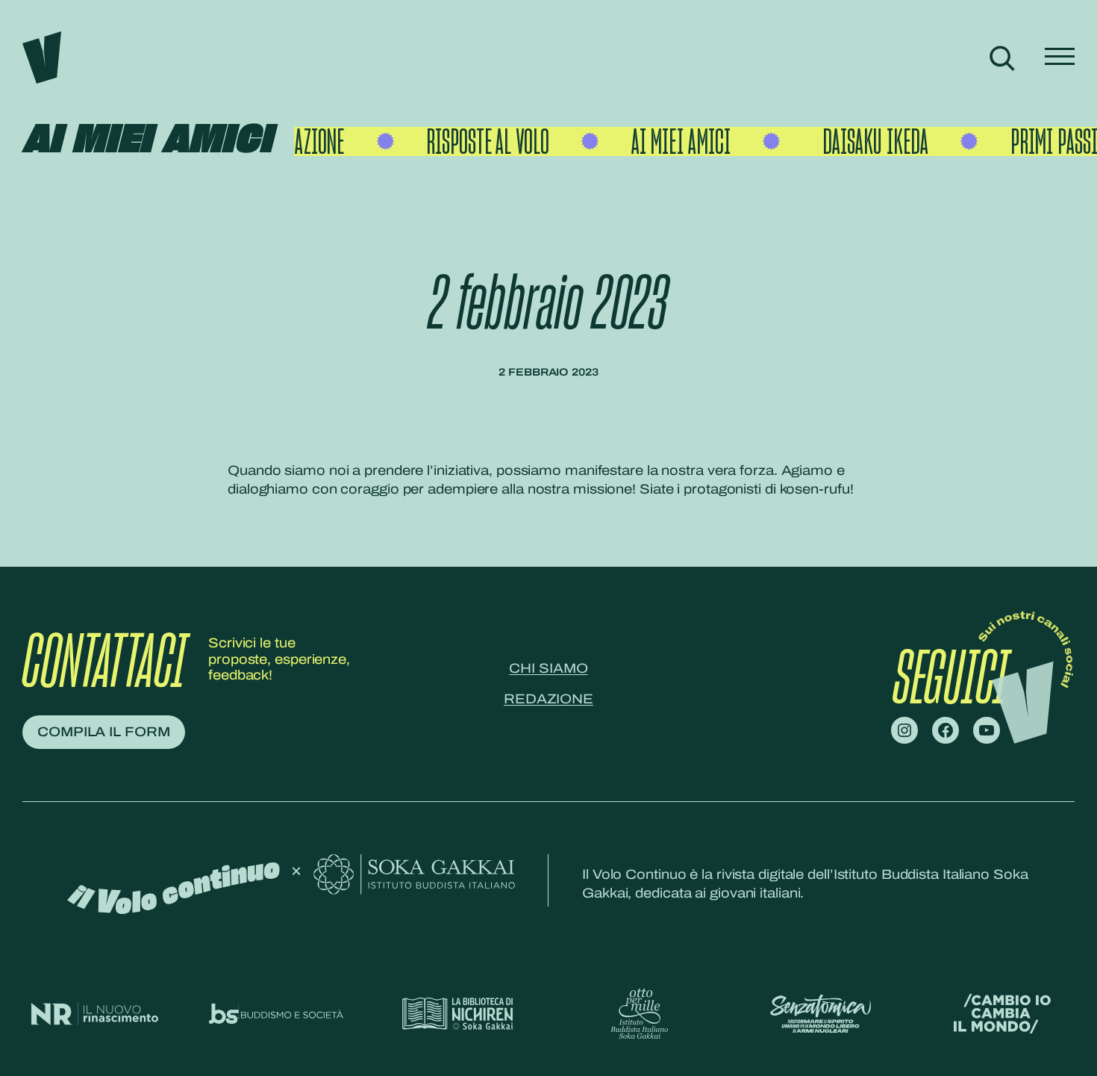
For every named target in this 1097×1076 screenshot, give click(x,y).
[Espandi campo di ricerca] (1001, 57)
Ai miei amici (147, 141)
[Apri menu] (1060, 58)
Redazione (548, 698)
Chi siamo (548, 668)
